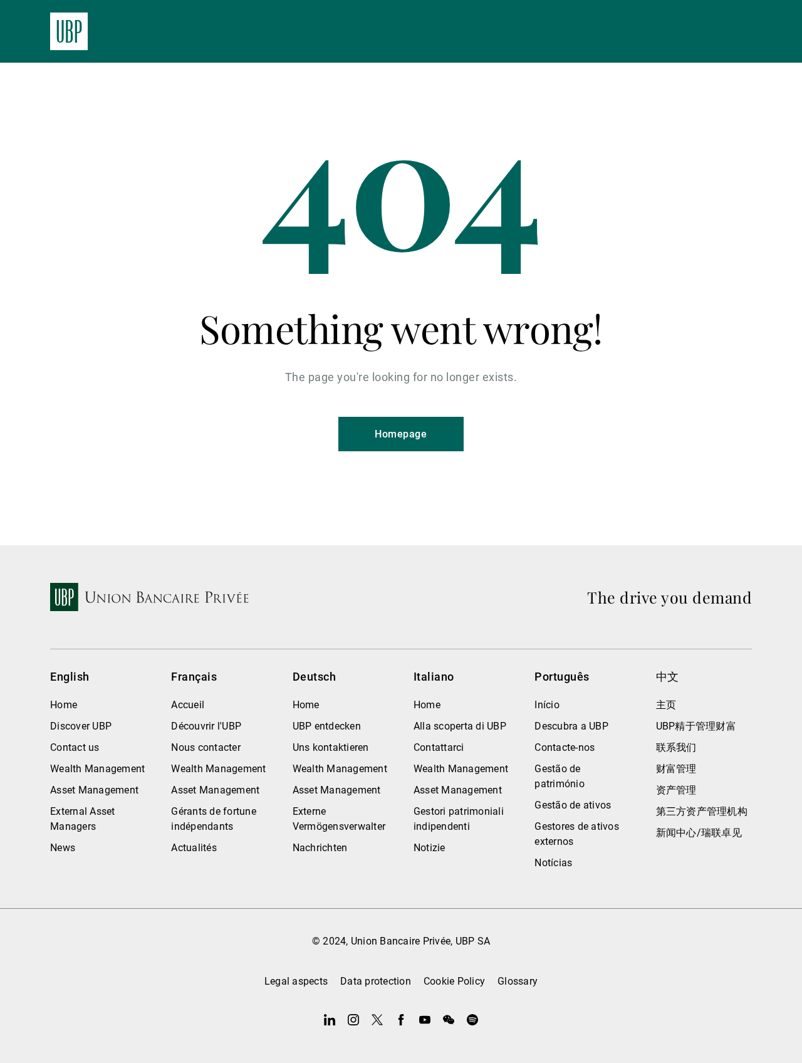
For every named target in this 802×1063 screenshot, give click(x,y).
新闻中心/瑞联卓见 (699, 833)
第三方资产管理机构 (701, 811)
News (62, 848)
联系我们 (676, 747)
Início (547, 705)
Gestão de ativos (572, 805)
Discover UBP (81, 726)
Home (63, 705)
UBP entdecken (327, 726)
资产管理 (676, 790)
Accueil (187, 705)
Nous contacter (206, 747)
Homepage (401, 434)
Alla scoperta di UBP (460, 726)
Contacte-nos (564, 747)
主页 (666, 705)
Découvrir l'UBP (206, 726)
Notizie (429, 848)
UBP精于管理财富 (696, 726)
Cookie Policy (454, 981)
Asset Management (94, 790)
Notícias (553, 863)
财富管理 (676, 769)
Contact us (75, 747)
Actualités (194, 848)
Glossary (517, 981)
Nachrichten (320, 848)
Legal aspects (296, 981)
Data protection (375, 981)
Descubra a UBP (571, 726)
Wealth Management (97, 769)
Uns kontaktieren (331, 747)
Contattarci (439, 747)
